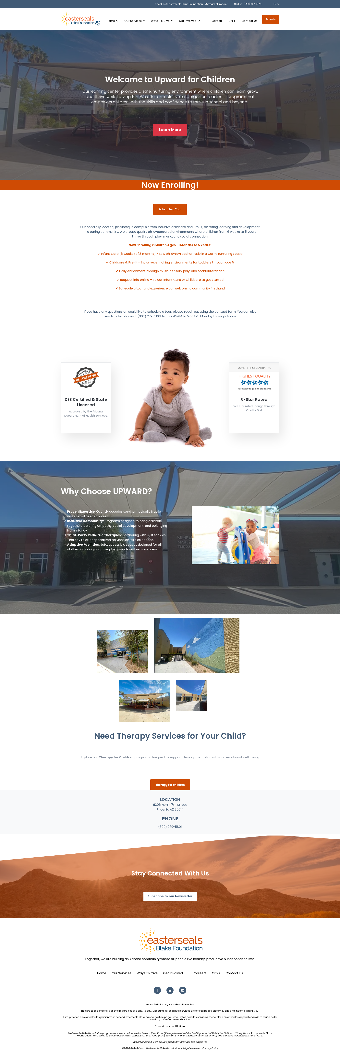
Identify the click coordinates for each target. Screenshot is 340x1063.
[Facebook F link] (157, 990)
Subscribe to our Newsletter (170, 896)
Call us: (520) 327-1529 (247, 4)
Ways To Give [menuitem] (147, 973)
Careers (217, 21)
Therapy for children (170, 785)
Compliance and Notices (170, 1026)
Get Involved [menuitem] (173, 973)
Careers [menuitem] (200, 973)
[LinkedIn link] (182, 990)
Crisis (232, 21)
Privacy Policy (210, 1048)
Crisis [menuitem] (216, 973)
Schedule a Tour (170, 209)
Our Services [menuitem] (121, 973)
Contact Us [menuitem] (234, 973)
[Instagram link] (170, 990)
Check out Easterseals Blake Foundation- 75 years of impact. (191, 4)
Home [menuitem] (101, 973)
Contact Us (249, 21)
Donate (270, 19)
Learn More (170, 129)
